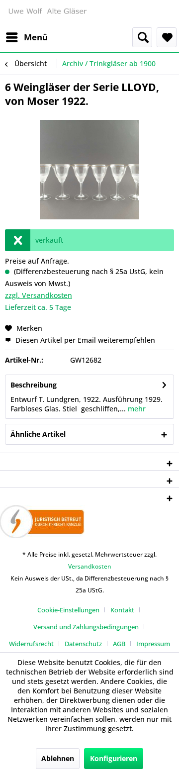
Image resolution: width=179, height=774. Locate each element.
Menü (36, 37)
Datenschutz (83, 643)
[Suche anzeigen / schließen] (142, 37)
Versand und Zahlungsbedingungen (86, 626)
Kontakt (122, 609)
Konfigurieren (113, 758)
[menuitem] (26, 37)
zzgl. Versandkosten (38, 295)
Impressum (153, 643)
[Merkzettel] (167, 37)
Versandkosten (89, 566)
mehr (136, 408)
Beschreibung (33, 384)
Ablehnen (57, 758)
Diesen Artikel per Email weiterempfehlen (84, 340)
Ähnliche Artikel (38, 434)
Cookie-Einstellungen (68, 609)
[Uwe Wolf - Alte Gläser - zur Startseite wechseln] (47, 13)
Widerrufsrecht (31, 643)
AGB (119, 643)
